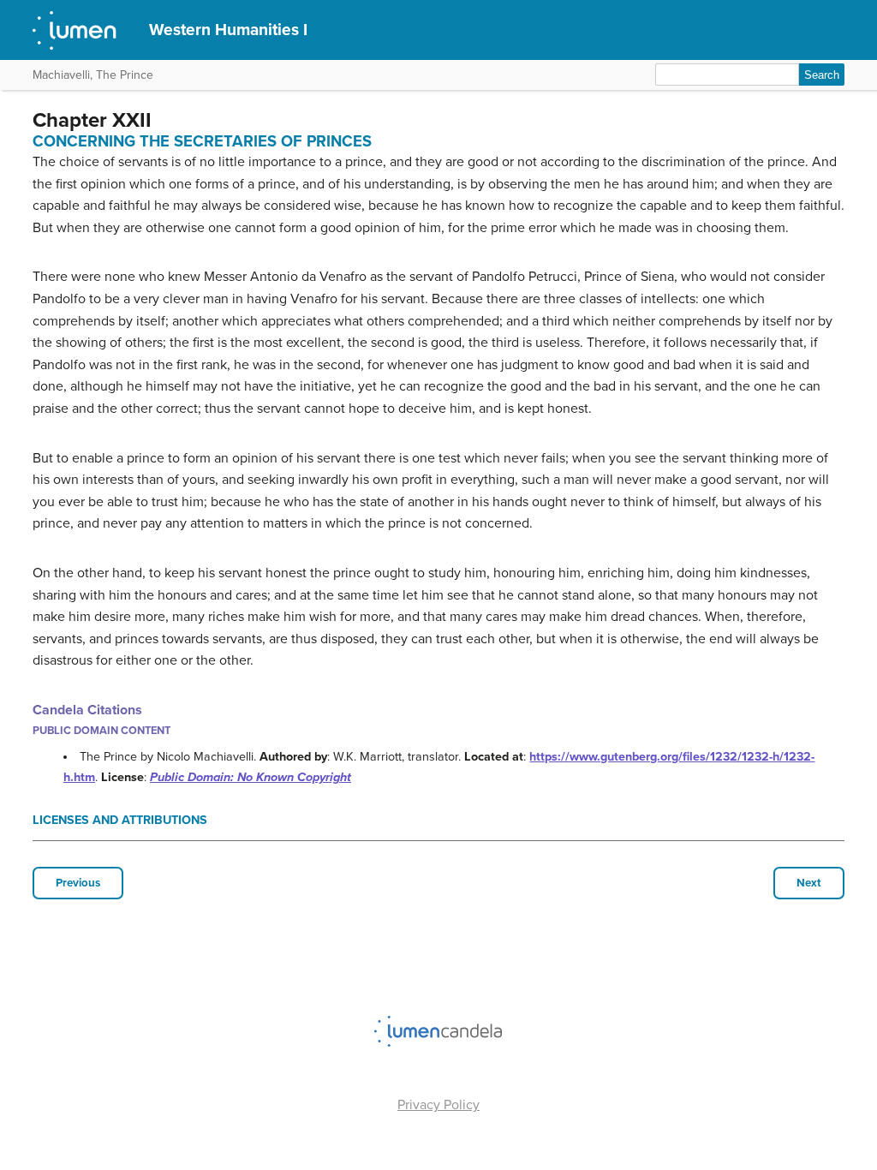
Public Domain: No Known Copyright (250, 777)
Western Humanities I (228, 29)
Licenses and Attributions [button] (120, 820)
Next (808, 883)
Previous (78, 883)
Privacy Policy (438, 1104)
